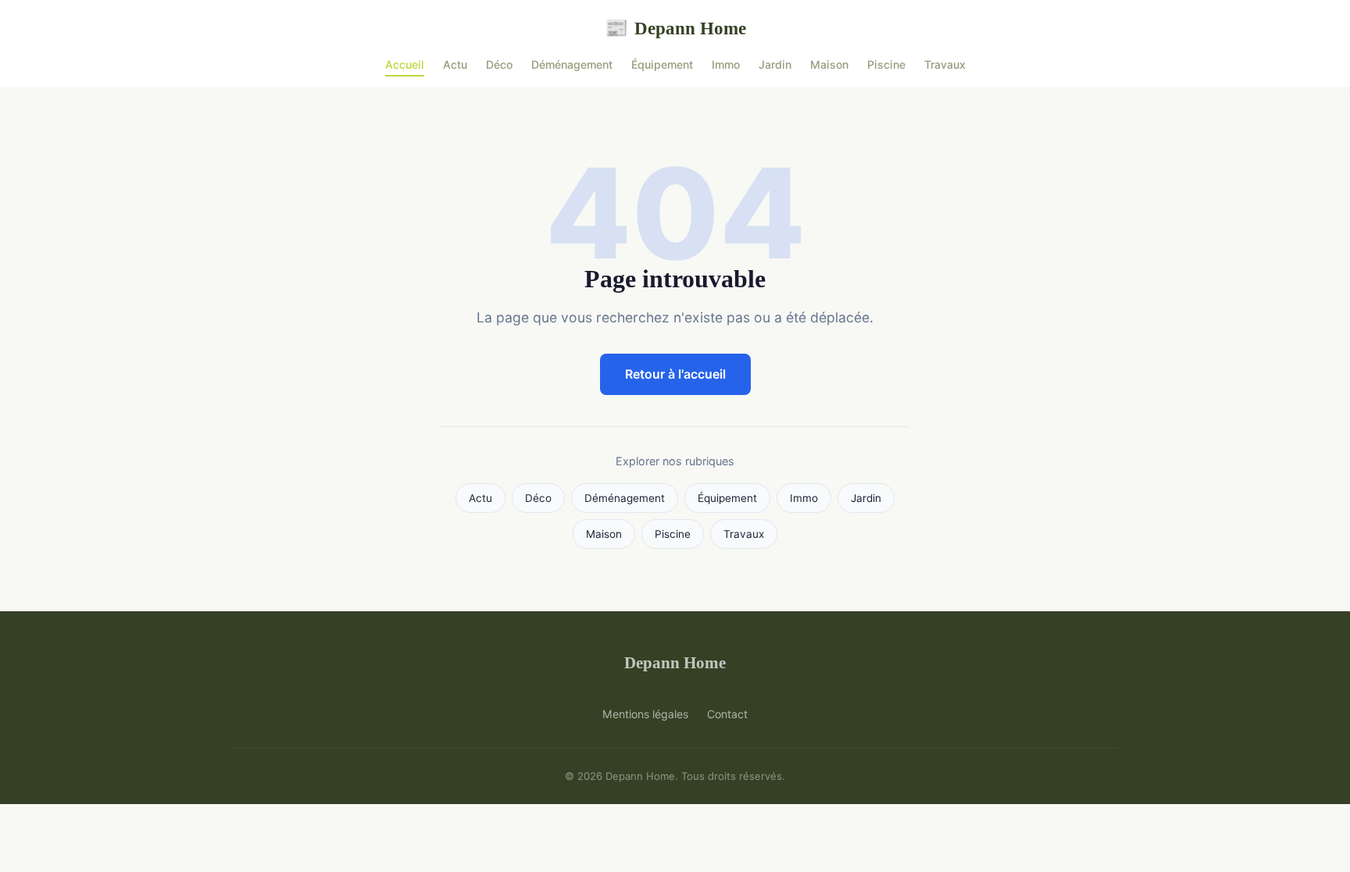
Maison (829, 64)
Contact (727, 714)
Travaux (945, 64)
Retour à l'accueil (675, 374)
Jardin (775, 64)
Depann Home (675, 28)
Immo (726, 64)
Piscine (886, 64)
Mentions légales (645, 714)
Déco (499, 64)
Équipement (662, 64)
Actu (455, 64)
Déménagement (571, 64)
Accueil (404, 64)
